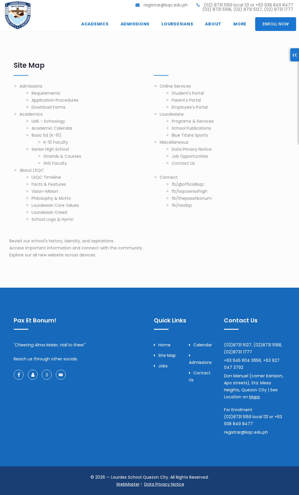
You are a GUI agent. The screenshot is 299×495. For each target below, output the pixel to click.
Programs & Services (193, 121)
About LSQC (32, 170)
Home (164, 345)
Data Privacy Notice (192, 149)
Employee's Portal (190, 107)
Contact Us (183, 163)
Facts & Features (49, 184)
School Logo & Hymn (53, 219)
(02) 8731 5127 (247, 9)
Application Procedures (55, 100)
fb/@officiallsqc (188, 184)
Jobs (163, 366)
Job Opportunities (190, 156)
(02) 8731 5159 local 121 (226, 5)
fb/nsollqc (182, 205)
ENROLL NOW (276, 24)
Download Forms (48, 107)
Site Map (167, 355)
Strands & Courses (62, 156)
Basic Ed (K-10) (47, 135)
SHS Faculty (55, 163)
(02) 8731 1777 (278, 9)
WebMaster (128, 484)
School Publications (191, 128)
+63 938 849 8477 (274, 5)
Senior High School (50, 149)
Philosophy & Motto (51, 198)
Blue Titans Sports (190, 135)
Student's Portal (188, 93)
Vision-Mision (45, 191)
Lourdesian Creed (49, 212)
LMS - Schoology (48, 121)
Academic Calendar (52, 128)
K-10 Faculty (56, 142)
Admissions (31, 86)
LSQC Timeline (46, 177)
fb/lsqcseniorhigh (189, 191)
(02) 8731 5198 (216, 9)
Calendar (202, 345)
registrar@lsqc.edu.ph (165, 5)
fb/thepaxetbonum (192, 198)
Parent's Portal (186, 100)
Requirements (46, 93)
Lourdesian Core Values (55, 205)
